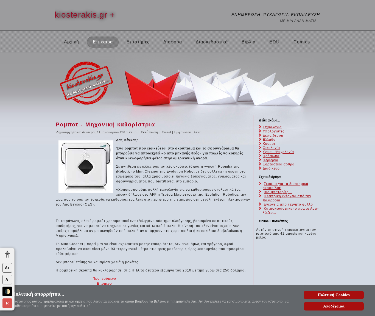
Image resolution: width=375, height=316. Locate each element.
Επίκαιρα (103, 42)
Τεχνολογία (272, 127)
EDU (274, 42)
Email (167, 132)
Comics (301, 42)
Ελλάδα (269, 140)
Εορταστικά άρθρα (279, 164)
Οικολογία (271, 148)
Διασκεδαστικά (212, 42)
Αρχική (71, 42)
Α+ (7, 268)
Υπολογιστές (273, 131)
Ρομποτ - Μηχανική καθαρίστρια (105, 124)
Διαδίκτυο (271, 168)
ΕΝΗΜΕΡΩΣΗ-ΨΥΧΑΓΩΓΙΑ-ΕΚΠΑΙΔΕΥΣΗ (275, 14)
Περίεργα (270, 160)
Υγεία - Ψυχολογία (278, 152)
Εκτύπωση (150, 132)
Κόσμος (269, 144)
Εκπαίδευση (273, 135)
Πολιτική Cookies (334, 295)
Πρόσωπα (271, 156)
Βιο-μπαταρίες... (278, 192)
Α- (7, 280)
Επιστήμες (138, 42)
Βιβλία (249, 42)
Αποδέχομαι (334, 306)
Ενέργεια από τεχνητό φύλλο (288, 204)
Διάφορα (172, 42)
